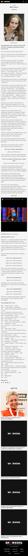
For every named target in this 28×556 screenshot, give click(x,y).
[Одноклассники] (4, 382)
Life (10, 553)
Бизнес (22, 549)
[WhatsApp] (9, 382)
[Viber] (7, 382)
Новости (15, 549)
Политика (7, 551)
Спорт (22, 551)
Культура (15, 551)
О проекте (16, 553)
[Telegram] (5, 382)
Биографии (14, 5)
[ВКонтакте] (2, 382)
